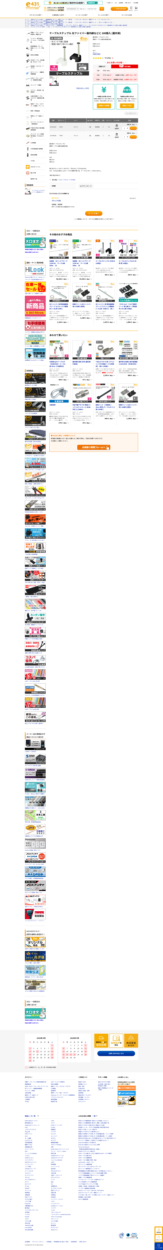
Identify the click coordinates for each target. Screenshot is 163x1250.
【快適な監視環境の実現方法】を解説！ (89, 1149)
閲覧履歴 (158, 1232)
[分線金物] (59, 393)
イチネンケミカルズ (30, 1129)
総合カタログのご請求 (104, 1082)
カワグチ (53, 1140)
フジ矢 (53, 1210)
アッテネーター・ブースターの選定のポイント (91, 1179)
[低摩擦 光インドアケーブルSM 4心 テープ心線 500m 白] (82, 249)
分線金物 (52, 405)
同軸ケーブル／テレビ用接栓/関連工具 (35, 1082)
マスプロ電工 (54, 1221)
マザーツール (54, 1219)
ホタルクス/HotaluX (56, 1217)
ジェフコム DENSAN (56, 1160)
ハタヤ (53, 1201)
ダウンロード (87, 186)
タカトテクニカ (55, 1177)
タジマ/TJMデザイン (30, 1179)
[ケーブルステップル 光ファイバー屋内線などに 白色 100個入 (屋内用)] (28, 191)
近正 (52, 1182)
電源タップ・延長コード (31, 1095)
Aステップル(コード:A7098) (67, 180)
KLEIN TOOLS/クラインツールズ (60, 1149)
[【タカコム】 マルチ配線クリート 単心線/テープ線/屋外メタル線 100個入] (128, 292)
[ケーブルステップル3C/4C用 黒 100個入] (128, 249)
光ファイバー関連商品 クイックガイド (89, 1169)
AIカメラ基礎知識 (83, 1199)
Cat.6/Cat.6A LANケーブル (86, 1162)
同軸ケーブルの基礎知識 (85, 1177)
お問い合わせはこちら (116, 1053)
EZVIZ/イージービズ (56, 1125)
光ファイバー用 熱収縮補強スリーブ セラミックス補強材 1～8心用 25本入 (58, 306)
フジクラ (53, 1208)
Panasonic (28, 1203)
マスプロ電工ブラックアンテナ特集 (88, 1184)
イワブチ (53, 1131)
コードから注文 (126, 15)
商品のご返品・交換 (83, 1090)
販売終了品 (54, 1101)
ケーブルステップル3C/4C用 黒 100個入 (128, 262)
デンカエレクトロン (56, 1188)
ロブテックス (54, 1227)
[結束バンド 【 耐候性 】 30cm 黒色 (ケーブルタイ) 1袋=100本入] (105, 393)
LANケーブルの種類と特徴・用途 (87, 1160)
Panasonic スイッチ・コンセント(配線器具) (63, 1095)
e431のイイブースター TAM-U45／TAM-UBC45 (91, 1190)
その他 (27, 1101)
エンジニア (54, 1136)
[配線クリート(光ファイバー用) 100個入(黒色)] (82, 292)
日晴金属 (27, 1195)
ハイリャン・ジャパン (57, 1199)
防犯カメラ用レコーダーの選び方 (87, 1129)
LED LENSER (28, 1227)
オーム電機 (28, 1138)
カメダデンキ (28, 1140)
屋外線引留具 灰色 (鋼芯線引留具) (81, 363)
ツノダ (53, 1179)
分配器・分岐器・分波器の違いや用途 (88, 1186)
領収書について (82, 1084)
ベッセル (27, 1214)
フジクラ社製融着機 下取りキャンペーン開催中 (91, 1175)
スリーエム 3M (29, 1171)
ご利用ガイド (110, 2)
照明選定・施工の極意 (84, 1197)
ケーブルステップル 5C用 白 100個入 (105, 262)
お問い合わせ (128, 2)
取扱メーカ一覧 (31, 1116)
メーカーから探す (81, 15)
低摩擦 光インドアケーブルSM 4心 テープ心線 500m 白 (82, 263)
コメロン (27, 1155)
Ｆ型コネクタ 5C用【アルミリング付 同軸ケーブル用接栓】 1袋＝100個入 (105, 364)
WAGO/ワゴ (54, 1230)
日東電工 (53, 1195)
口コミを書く (93, 213)
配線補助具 (28, 1084)
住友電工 (53, 1169)
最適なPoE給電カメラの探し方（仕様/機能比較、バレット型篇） (96, 1134)
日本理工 (53, 1197)
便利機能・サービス (83, 1097)
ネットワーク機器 (30, 1090)
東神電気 (27, 1192)
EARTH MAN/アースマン (31, 1121)
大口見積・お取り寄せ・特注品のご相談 (104, 1085)
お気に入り (132, 113)
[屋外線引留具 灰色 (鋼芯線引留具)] (82, 349)
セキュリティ (82, 1101)
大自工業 (53, 1173)
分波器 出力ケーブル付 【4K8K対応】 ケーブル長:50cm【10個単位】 (57, 364)
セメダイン (28, 1173)
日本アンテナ (28, 1197)
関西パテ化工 (28, 1145)
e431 (26, 1127)
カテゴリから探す (35, 15)
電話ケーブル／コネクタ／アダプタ (60, 1086)
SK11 (26, 1136)
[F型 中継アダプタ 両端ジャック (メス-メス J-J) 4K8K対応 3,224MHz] (82, 393)
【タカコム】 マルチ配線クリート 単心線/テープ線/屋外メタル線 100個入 (128, 306)
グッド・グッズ (29, 1149)
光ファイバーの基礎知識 (85, 1164)
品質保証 (80, 1093)
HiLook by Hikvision (83, 1147)
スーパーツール (55, 1166)
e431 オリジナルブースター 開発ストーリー (90, 1192)
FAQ (116, 2)
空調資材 (53, 1090)
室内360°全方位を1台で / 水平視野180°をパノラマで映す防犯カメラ (97, 1138)
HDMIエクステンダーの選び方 (86, 1151)
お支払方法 (81, 1088)
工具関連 (27, 1099)
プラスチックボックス (57, 1097)
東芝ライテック (55, 1190)
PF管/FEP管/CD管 (30, 1097)
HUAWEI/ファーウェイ (57, 1206)
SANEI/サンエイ (29, 1158)
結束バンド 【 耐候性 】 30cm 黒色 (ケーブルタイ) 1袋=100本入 (105, 407)
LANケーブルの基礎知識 (85, 1158)
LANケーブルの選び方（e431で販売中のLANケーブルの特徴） (95, 1153)
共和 (52, 1147)
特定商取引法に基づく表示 (61, 1242)
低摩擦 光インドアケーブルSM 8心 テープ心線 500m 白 (58, 263)
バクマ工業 (28, 1201)
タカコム (27, 1177)
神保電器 (53, 1164)
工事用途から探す (58, 15)
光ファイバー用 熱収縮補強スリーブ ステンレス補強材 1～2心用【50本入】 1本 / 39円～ (105, 306)
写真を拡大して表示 (82, 88)
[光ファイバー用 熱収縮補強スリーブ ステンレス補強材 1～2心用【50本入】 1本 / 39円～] (105, 292)
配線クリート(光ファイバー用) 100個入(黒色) (82, 305)
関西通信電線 (54, 1142)
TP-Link (27, 1186)
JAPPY (53, 1162)
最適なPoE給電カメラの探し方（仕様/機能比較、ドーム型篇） (95, 1136)
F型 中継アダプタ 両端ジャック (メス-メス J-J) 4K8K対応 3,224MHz (82, 407)
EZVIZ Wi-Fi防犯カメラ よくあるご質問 (89, 1145)
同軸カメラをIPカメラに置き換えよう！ (89, 1131)
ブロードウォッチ (56, 1212)
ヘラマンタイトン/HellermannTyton (61, 1214)
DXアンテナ (28, 1184)
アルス (53, 1123)
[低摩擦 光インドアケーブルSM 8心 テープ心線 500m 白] (59, 249)
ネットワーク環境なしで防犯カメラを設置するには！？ (93, 1140)
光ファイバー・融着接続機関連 (33, 1088)
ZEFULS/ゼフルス (56, 1171)
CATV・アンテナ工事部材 (58, 1082)
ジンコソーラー (29, 1164)
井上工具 (27, 1131)
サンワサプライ (29, 1160)
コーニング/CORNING (31, 1153)
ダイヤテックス (29, 1175)
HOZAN (27, 1217)
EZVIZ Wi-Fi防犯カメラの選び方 (87, 1142)
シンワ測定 (28, 1166)
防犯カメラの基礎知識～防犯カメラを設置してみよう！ (93, 1121)
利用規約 (49, 1242)
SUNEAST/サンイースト (57, 1155)
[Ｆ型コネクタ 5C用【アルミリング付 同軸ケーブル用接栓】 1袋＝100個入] (105, 349)
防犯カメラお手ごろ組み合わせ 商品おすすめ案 (91, 1125)
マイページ (121, 1106)
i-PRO (52, 1121)
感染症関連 (54, 1099)
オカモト (53, 1138)
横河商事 (53, 1225)
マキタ (27, 1219)
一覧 (93, 1116)
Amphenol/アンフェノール (32, 1125)
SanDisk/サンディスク (57, 1158)
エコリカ (53, 1134)
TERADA (27, 1188)
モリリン (53, 1223)
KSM (26, 1151)
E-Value (53, 1127)
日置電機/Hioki (29, 1206)
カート (136, 10)
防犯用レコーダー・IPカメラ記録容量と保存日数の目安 (93, 1127)
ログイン (131, 10)
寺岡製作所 (54, 1186)
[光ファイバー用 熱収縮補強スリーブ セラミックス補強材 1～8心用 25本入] (59, 292)
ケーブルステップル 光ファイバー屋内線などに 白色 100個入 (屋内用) (38, 192)
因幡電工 (53, 1129)
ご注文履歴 (135, 2)
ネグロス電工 (28, 1199)
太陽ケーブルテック (56, 1175)
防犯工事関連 (54, 1084)
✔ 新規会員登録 (120, 9)
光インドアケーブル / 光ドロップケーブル (89, 1166)
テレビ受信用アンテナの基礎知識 (87, 1182)
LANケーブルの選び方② (85, 1155)
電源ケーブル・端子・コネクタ (59, 1093)
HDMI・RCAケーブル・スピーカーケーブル (36, 1086)
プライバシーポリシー (38, 1242)
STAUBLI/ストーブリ (30, 1169)
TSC (52, 1184)
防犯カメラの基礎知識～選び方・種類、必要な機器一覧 (93, 1123)
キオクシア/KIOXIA (56, 1145)
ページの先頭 (158, 1248)
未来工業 (27, 1223)
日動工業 (53, 1192)
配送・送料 (81, 1086)
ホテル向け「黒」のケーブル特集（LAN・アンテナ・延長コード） (96, 1195)
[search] (102, 9)
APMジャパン (28, 1134)
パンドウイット (55, 1203)
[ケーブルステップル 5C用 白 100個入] (105, 249)
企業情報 (121, 2)
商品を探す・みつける (84, 1095)
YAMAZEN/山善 (29, 1225)
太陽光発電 (28, 1093)
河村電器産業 (28, 1142)
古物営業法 (74, 1242)
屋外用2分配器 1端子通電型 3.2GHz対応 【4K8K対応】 (128, 363)
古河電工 (27, 1212)
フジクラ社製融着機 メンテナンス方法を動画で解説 (92, 1173)
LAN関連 (53, 1088)
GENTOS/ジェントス (30, 1162)
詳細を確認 (96, 54)
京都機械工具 (28, 1147)
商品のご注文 (82, 1082)
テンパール (28, 1190)
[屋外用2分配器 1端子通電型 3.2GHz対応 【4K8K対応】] (128, 349)
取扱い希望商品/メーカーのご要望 (105, 1089)
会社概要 (27, 1242)
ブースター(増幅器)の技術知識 (86, 1188)
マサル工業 (28, 1221)
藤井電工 (27, 1208)
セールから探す (103, 15)
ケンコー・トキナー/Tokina (58, 1151)
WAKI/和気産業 (29, 1230)
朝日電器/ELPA (29, 1123)
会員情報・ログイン (83, 1099)
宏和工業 (53, 1153)
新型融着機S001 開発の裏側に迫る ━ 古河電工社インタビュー (95, 1171)
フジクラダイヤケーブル (31, 1210)
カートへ (133, 128)
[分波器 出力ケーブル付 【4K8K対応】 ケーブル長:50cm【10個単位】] (59, 349)
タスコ (27, 1182)
